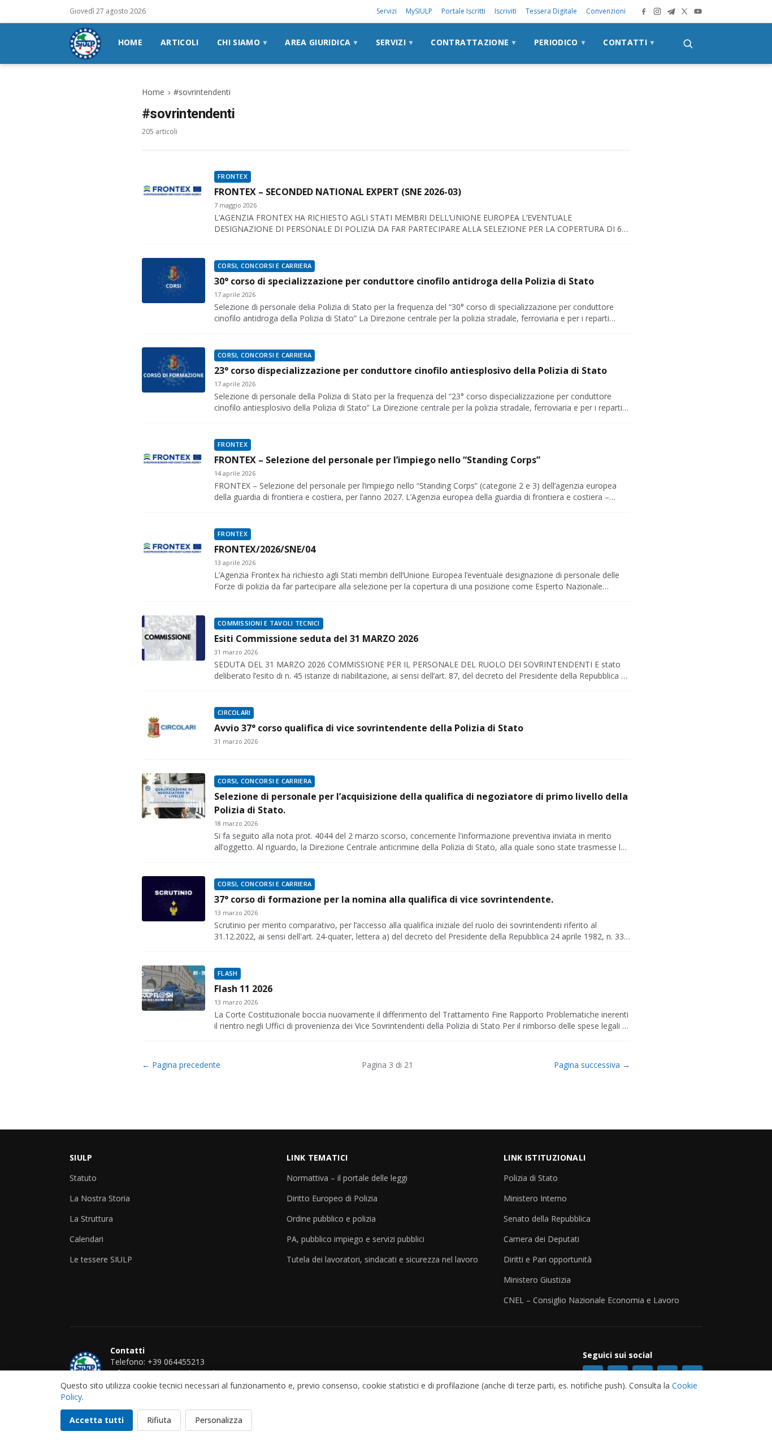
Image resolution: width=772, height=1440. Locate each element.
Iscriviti (506, 11)
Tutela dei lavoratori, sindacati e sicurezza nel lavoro (382, 1259)
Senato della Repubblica (547, 1218)
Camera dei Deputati (541, 1239)
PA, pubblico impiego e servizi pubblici (355, 1239)
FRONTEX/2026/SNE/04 (264, 549)
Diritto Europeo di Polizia (332, 1198)
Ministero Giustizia (537, 1279)
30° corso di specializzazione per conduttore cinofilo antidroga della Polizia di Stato (404, 281)
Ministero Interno (535, 1198)
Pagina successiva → (592, 1064)
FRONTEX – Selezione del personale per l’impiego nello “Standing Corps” (377, 460)
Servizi (386, 11)
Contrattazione (473, 42)
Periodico (559, 42)
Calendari (86, 1239)
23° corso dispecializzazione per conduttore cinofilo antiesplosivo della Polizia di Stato (410, 370)
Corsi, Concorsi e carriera (264, 265)
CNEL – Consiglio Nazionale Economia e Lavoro (591, 1300)
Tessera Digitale (551, 11)
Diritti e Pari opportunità (548, 1259)
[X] (684, 11)
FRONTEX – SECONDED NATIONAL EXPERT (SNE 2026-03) (337, 192)
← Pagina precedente (181, 1064)
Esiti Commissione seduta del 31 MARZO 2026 (316, 638)
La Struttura (91, 1218)
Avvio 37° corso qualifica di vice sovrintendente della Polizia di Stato (368, 728)
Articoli (180, 42)
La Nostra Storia (100, 1198)
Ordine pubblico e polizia (331, 1218)
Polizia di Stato (531, 1177)
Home (130, 42)
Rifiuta (159, 1420)
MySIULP (419, 11)
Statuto (83, 1177)
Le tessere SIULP (101, 1259)
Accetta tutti (97, 1420)
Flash (227, 973)
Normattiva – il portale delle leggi (347, 1177)
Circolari (234, 712)
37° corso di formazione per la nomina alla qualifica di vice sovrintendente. (383, 899)
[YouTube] (697, 11)
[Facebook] (643, 11)
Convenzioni (606, 11)
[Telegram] (670, 11)
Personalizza (218, 1420)
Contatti (628, 42)
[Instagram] (657, 11)
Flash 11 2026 (243, 988)
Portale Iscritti (463, 11)
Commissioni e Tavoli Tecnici (269, 623)
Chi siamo (242, 42)
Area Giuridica (321, 42)
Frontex (233, 176)
